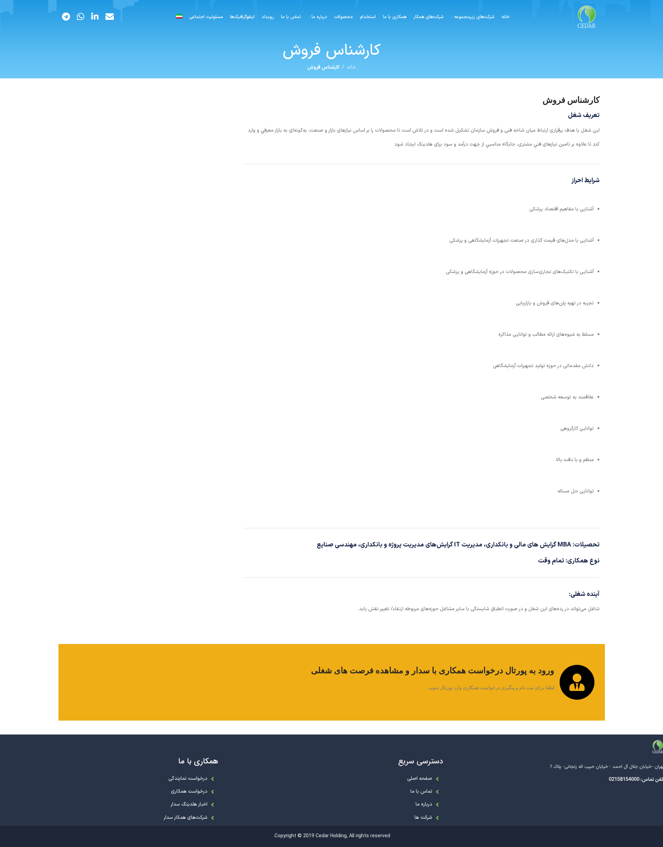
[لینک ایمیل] (109, 17)
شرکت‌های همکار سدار (185, 817)
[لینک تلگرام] (65, 17)
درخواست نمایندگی (187, 778)
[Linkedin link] (95, 17)
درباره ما (424, 804)
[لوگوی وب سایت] (587, 17)
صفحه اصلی (419, 778)
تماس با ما (421, 791)
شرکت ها (423, 817)
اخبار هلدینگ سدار (189, 804)
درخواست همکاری (189, 791)
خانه (351, 67)
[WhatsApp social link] (80, 17)
